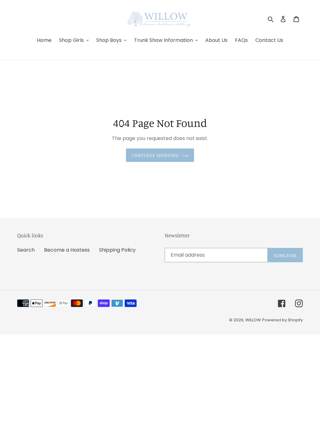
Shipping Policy (117, 250)
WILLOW (253, 320)
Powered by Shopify (282, 320)
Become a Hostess (67, 250)
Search (26, 250)
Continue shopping (155, 155)
